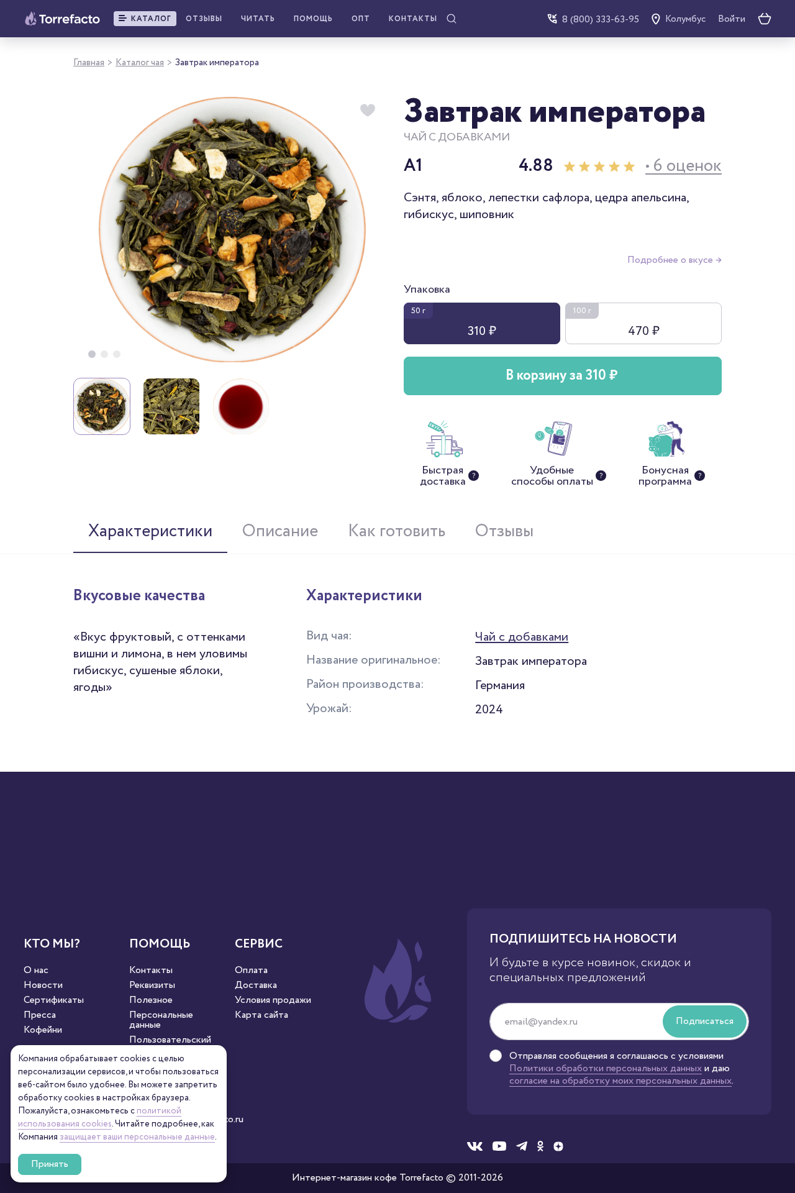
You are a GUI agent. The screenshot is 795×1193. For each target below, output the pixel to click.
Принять (49, 1164)
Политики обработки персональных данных (605, 1068)
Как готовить (396, 531)
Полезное (151, 1000)
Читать (258, 19)
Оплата (251, 971)
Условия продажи (273, 1000)
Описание (280, 531)
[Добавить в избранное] (368, 111)
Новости (43, 985)
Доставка (256, 985)
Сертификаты (54, 1000)
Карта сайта (261, 1015)
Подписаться (705, 1021)
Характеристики (150, 531)
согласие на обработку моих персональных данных (620, 1081)
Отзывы (204, 19)
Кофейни (43, 1030)
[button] (145, 18)
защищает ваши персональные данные (137, 1137)
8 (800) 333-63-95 (600, 19)
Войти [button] (731, 19)
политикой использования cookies (99, 1117)
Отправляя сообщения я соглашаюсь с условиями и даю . (621, 1068)
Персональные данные (161, 1020)
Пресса (40, 1015)
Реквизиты (152, 985)
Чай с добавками (521, 637)
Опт (361, 19)
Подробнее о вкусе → (674, 260)
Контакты (413, 19)
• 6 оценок (683, 166)
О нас (36, 971)
